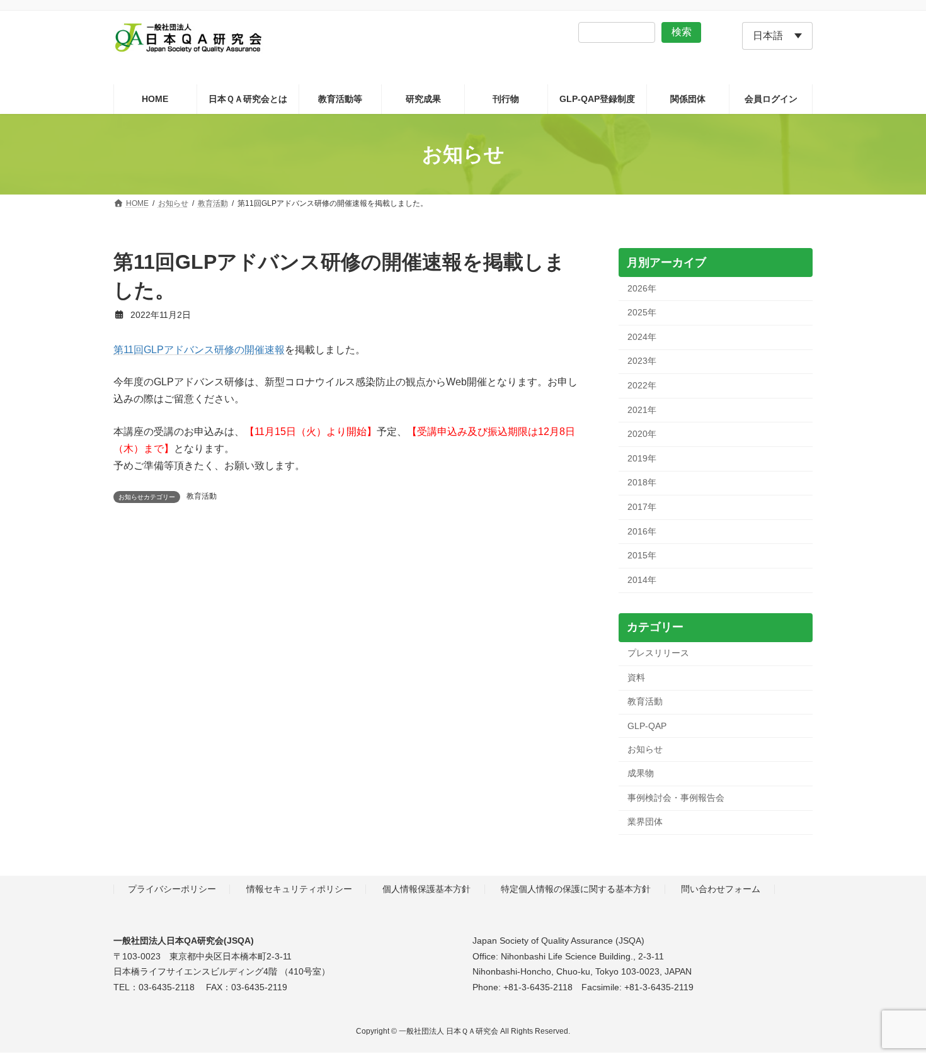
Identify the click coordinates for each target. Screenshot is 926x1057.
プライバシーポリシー (172, 889)
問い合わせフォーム (720, 889)
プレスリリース (658, 653)
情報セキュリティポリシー (299, 889)
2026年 (641, 288)
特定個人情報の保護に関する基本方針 (576, 889)
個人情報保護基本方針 (426, 889)
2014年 (641, 580)
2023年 (641, 361)
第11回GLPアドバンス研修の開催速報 (199, 349)
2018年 (641, 483)
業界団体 (645, 822)
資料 (636, 677)
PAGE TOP (893, 1014)
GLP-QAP (646, 726)
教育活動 (201, 496)
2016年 (641, 531)
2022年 (641, 385)
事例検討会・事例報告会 (675, 798)
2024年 (641, 337)
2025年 (641, 313)
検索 (682, 31)
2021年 (641, 410)
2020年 (641, 434)
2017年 (641, 507)
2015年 (641, 556)
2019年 (641, 458)
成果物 (640, 774)
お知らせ (645, 749)
